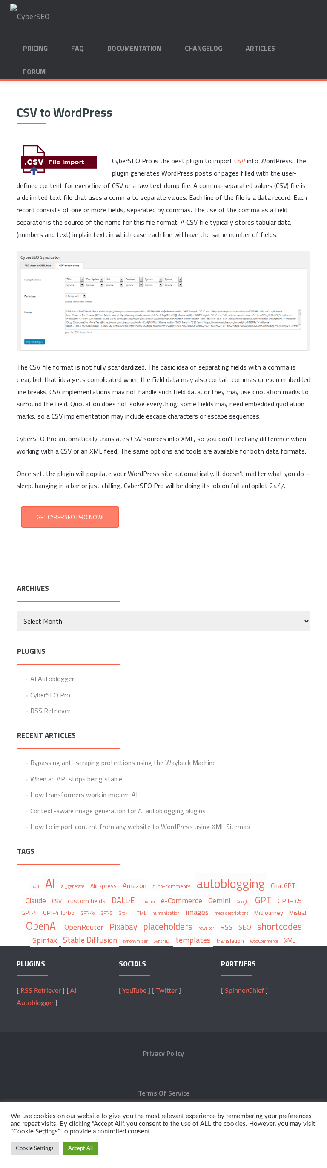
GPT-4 (29, 912)
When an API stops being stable (76, 779)
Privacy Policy (163, 1053)
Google (242, 901)
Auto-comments (171, 886)
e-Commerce (181, 900)
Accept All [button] (80, 1148)
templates (193, 940)
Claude (36, 900)
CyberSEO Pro (50, 695)
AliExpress (103, 885)
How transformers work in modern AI (84, 794)
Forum (34, 71)
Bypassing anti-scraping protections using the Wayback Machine (123, 762)
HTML (139, 913)
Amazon (134, 885)
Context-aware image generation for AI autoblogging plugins (118, 811)
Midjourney (268, 912)
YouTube (134, 990)
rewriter (206, 928)
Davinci (148, 901)
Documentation (134, 48)
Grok (122, 913)
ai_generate (72, 886)
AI (50, 883)
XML (289, 940)
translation (230, 940)
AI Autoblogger (52, 679)
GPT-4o (87, 913)
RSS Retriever (50, 710)
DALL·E (123, 900)
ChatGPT (283, 885)
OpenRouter (83, 927)
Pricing (35, 48)
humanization (166, 913)
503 (35, 886)
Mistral (297, 912)
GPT (263, 900)
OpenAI (42, 926)
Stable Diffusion (90, 940)
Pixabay (123, 926)
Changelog (203, 48)
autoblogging (231, 883)
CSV (239, 161)
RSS (226, 927)
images (197, 912)
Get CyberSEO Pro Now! (70, 516)
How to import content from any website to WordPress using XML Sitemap (140, 826)
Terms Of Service (163, 1093)
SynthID (161, 941)
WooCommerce (264, 941)
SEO (244, 927)
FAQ (77, 48)
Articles (260, 48)
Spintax (44, 940)
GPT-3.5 (290, 901)
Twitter (166, 990)
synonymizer (135, 941)
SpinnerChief (244, 990)
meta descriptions (231, 913)
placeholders (167, 926)
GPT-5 (106, 913)
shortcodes (279, 926)
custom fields (87, 901)
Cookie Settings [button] (35, 1148)
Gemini (219, 900)
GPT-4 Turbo (59, 912)
